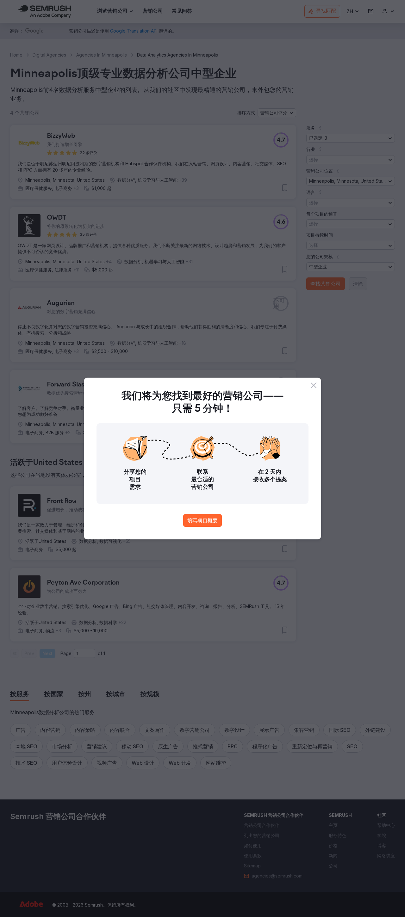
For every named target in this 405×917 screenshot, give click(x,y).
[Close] (313, 385)
